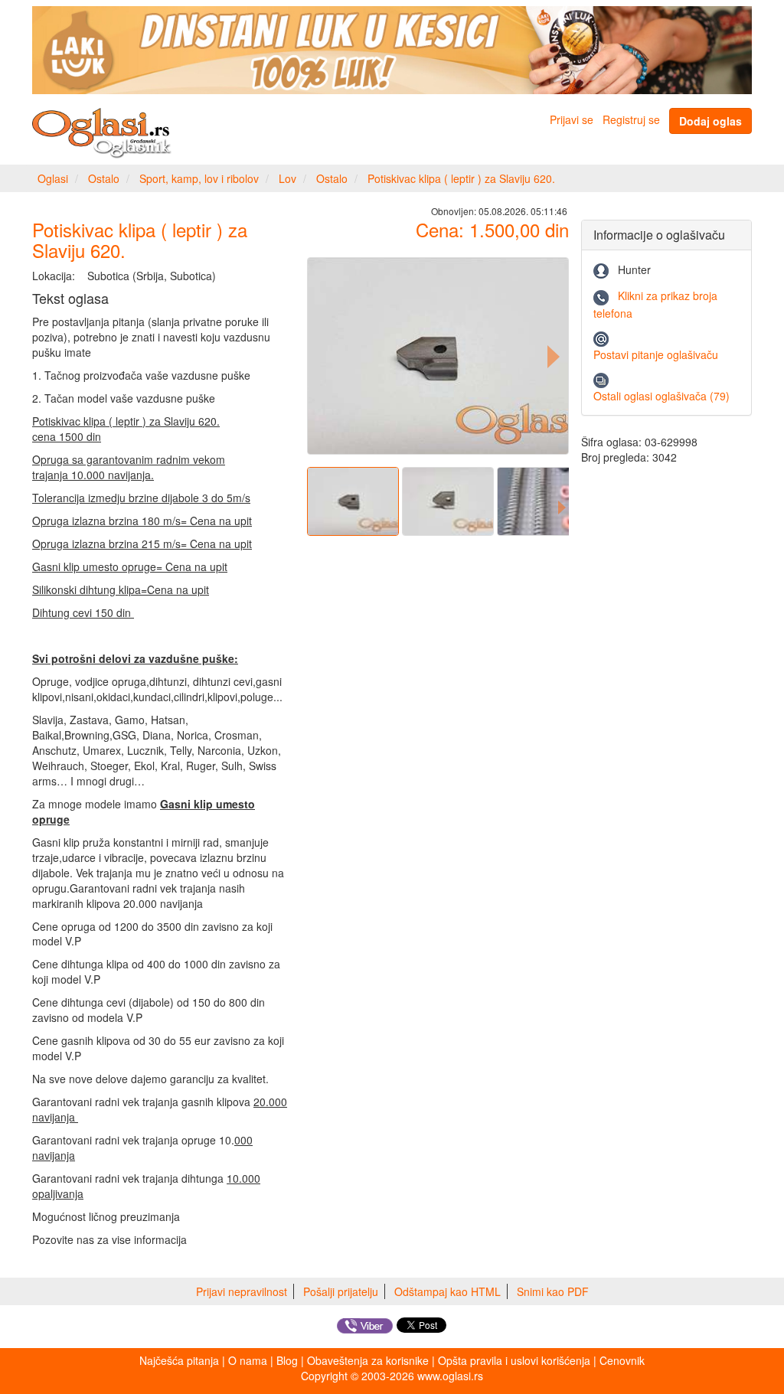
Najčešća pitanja (179, 1360)
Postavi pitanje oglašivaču (655, 354)
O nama (247, 1360)
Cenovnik (622, 1360)
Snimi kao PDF (553, 1291)
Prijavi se (571, 119)
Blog (287, 1360)
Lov (287, 178)
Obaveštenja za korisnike (368, 1360)
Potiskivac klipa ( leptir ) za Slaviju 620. (461, 178)
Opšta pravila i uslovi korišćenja (514, 1360)
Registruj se (631, 119)
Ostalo (103, 178)
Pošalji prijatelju (340, 1291)
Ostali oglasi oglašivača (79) (661, 395)
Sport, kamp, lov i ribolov (199, 178)
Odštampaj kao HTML (447, 1291)
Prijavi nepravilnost (241, 1291)
